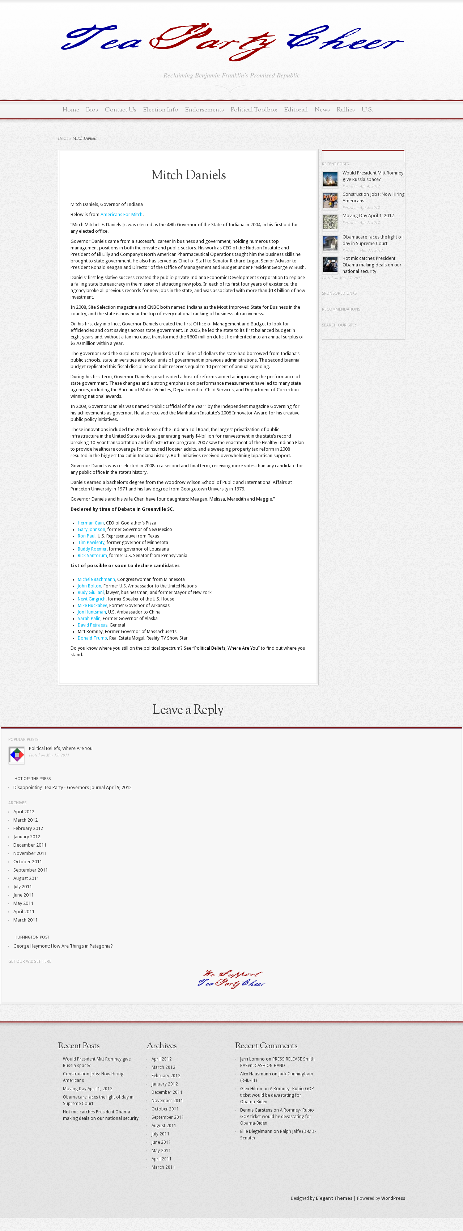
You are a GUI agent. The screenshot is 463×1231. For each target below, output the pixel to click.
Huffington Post (31, 937)
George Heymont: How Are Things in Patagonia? (63, 946)
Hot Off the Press (32, 778)
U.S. (367, 110)
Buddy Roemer (92, 549)
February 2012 (28, 828)
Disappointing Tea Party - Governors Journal (59, 787)
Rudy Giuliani (91, 592)
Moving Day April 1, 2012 (368, 215)
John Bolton (89, 586)
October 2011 (27, 861)
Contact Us (120, 110)
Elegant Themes (334, 1198)
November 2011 (30, 853)
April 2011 (23, 911)
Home (71, 110)
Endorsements (204, 110)
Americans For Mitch (122, 214)
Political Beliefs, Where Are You (61, 748)
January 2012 (26, 836)
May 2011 (23, 903)
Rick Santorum (92, 555)
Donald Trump (92, 638)
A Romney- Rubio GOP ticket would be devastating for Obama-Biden (277, 1095)
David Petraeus (92, 625)
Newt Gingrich (92, 599)
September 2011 (30, 870)
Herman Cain (91, 523)
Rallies (346, 110)
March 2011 (25, 920)
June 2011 (23, 895)
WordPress (393, 1198)
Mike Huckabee (92, 605)
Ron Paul (86, 536)
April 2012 (23, 811)
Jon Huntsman (92, 612)
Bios (92, 110)
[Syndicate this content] (10, 778)
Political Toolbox (254, 110)
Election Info (160, 110)
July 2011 (22, 886)
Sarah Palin (89, 618)
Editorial (296, 110)
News (322, 110)
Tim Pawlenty (91, 542)
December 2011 (29, 845)
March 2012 (25, 820)
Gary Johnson (91, 529)
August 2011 (26, 878)
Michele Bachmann (96, 579)
